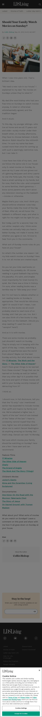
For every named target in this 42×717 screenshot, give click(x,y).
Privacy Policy (25, 697)
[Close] (39, 670)
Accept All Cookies (21, 713)
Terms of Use (12, 697)
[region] (21, 692)
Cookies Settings (21, 708)
